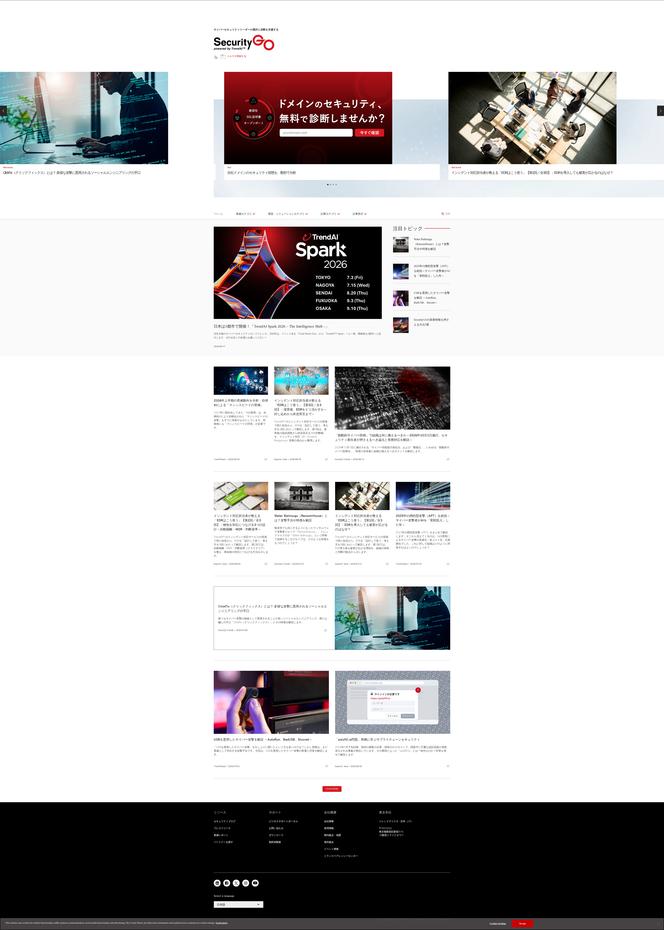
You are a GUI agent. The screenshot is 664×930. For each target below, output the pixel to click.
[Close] (658, 923)
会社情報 (329, 821)
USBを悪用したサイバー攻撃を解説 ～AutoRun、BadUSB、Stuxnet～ (432, 297)
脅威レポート (221, 835)
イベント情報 (331, 849)
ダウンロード (276, 835)
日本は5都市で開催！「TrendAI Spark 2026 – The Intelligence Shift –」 (271, 326)
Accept (522, 923)
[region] (332, 924)
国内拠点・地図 (332, 835)
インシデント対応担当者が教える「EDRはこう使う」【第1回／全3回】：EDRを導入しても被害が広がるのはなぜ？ (361, 522)
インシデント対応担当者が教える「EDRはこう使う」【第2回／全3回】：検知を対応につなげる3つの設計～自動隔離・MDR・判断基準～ (239, 522)
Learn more (222, 923)
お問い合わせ (276, 828)
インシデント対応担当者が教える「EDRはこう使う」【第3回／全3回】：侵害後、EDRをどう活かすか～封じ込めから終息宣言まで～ (300, 407)
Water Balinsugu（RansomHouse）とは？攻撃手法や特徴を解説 (431, 244)
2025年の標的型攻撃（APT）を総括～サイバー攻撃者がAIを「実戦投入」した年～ (432, 271)
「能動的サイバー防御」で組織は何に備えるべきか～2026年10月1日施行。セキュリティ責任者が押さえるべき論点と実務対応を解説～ (391, 437)
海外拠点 (329, 842)
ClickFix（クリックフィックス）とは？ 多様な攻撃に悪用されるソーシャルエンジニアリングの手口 (272, 608)
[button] (3, 111)
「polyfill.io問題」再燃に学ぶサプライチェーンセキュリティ (377, 739)
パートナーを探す (223, 842)
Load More (332, 789)
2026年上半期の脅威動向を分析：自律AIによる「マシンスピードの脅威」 (241, 403)
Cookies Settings (498, 923)
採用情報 (329, 828)
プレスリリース (222, 828)
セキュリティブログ (225, 821)
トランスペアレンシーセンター (341, 856)
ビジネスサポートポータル (283, 821)
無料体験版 (275, 842)
